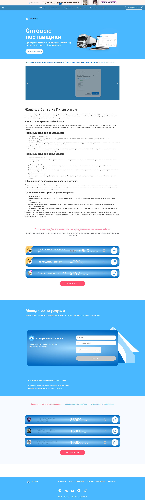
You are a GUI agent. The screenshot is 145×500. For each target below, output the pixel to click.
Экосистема (62, 481)
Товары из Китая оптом (91, 62)
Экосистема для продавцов (33, 62)
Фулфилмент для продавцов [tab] (102, 404)
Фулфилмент (69, 8)
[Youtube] (72, 491)
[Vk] (66, 491)
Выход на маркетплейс (76, 481)
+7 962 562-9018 (82, 497)
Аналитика (94, 8)
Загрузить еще (72, 283)
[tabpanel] (72, 435)
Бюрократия (82, 8)
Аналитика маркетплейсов (96, 481)
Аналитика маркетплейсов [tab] (76, 404)
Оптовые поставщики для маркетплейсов (53, 62)
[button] (34, 51)
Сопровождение (55, 8)
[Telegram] (60, 491)
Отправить (96, 358)
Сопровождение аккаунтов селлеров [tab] (46, 404)
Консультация (131, 7)
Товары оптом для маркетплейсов (74, 62)
